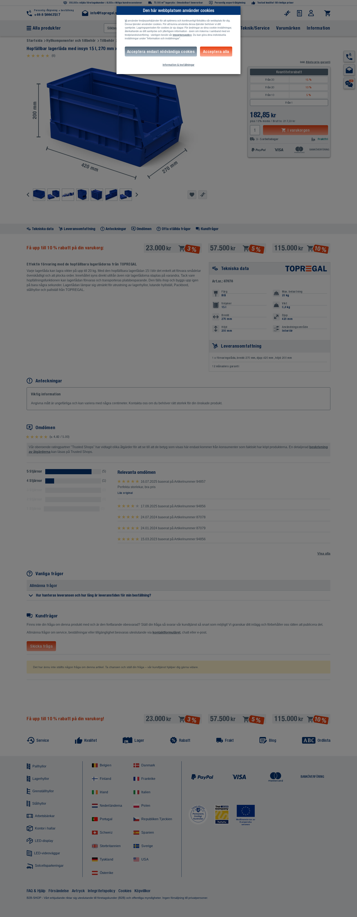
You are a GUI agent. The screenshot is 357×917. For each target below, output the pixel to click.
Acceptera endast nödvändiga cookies (161, 51)
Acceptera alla (216, 51)
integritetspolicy (182, 35)
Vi (126, 20)
